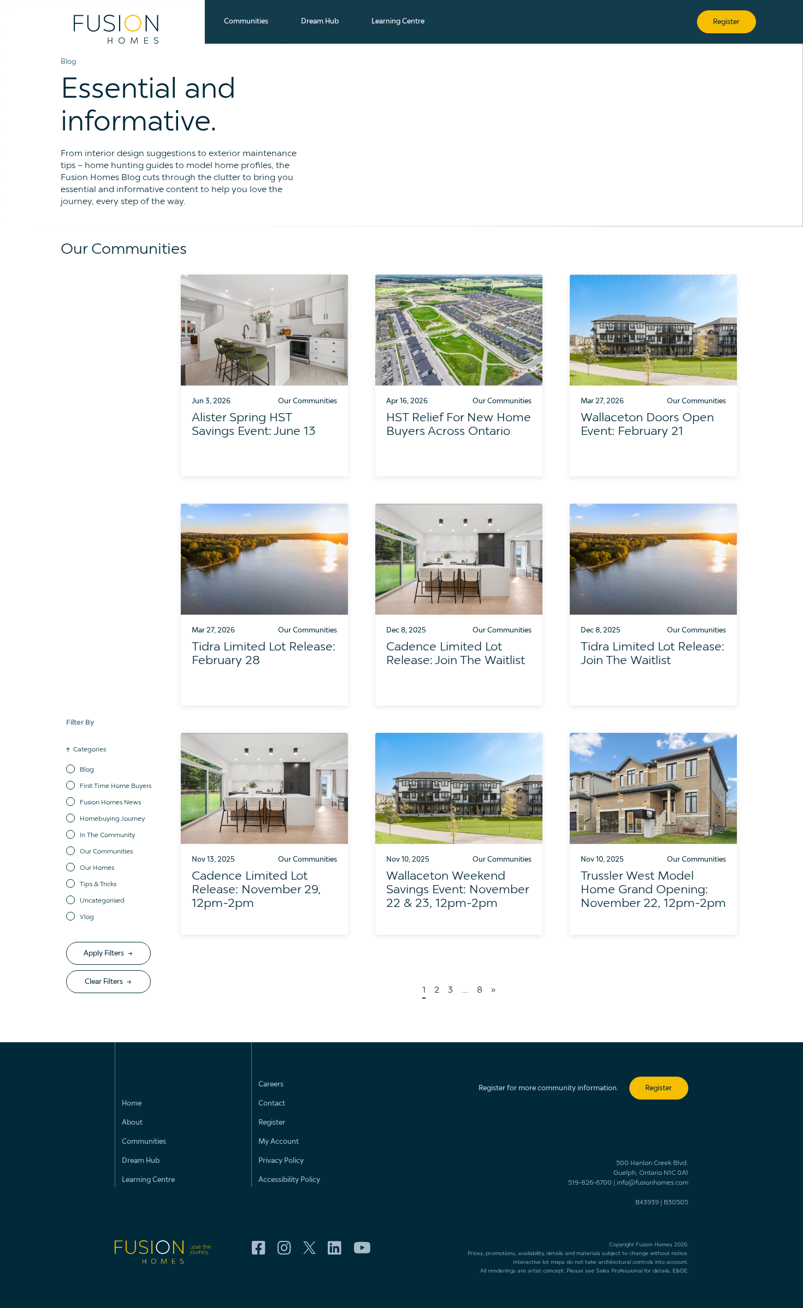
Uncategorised (102, 901)
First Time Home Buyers (115, 786)
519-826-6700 (590, 1183)
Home (131, 1103)
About (132, 1122)
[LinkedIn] (334, 1248)
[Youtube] (362, 1248)
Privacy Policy (281, 1160)
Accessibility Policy (289, 1180)
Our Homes (97, 868)
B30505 (676, 1202)
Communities (144, 1141)
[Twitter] (309, 1248)
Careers (271, 1084)
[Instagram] (284, 1248)
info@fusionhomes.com (652, 1183)
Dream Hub (141, 1160)
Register (271, 1122)
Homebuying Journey (112, 819)
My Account (278, 1141)
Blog (87, 770)
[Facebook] (258, 1248)
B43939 (647, 1202)
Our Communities (106, 852)
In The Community (107, 835)
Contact (271, 1103)
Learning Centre (148, 1180)
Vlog (87, 917)
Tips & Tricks (98, 884)
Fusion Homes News (110, 802)
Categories (89, 749)
